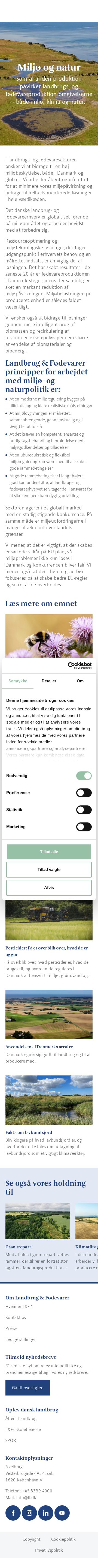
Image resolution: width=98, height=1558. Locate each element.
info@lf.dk (26, 1497)
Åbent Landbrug (20, 1418)
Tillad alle (49, 851)
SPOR (10, 1440)
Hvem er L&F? (18, 1306)
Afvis (49, 887)
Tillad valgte (49, 869)
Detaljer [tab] (49, 681)
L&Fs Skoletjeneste (23, 1429)
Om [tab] (80, 681)
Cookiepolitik (63, 1539)
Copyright (31, 1539)
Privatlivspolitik (49, 1550)
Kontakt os (15, 1317)
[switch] (84, 792)
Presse (11, 1328)
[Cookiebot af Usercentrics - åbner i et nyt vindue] (69, 665)
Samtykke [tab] (17, 681)
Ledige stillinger (20, 1339)
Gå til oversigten (28, 1387)
